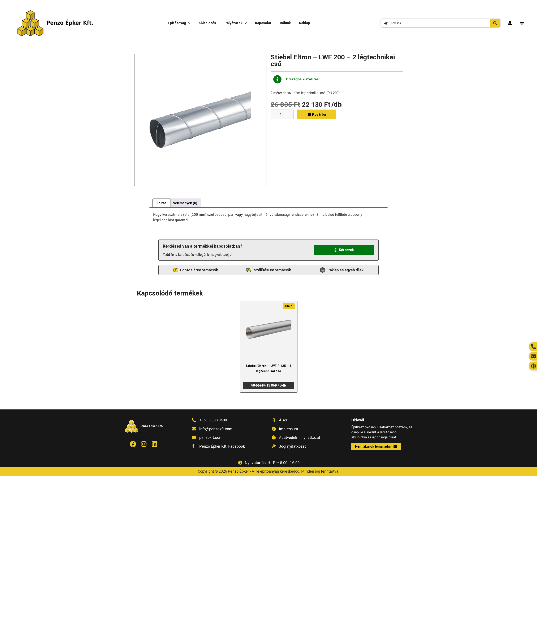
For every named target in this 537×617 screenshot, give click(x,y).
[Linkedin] (154, 444)
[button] (344, 250)
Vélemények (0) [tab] (185, 203)
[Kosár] (522, 23)
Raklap (304, 23)
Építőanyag (177, 23)
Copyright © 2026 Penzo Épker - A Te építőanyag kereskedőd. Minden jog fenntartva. (268, 471)
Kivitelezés (207, 23)
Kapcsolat (263, 23)
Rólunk (285, 23)
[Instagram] (144, 444)
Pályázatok (233, 23)
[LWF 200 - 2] (200, 120)
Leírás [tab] (162, 203)
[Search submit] (495, 23)
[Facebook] (133, 444)
